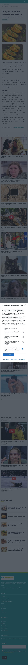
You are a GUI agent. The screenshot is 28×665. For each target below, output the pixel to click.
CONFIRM (8, 354)
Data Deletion (6, 359)
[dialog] (14, 332)
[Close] (25, 305)
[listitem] (14, 329)
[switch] (23, 332)
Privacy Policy (22, 359)
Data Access (14, 359)
